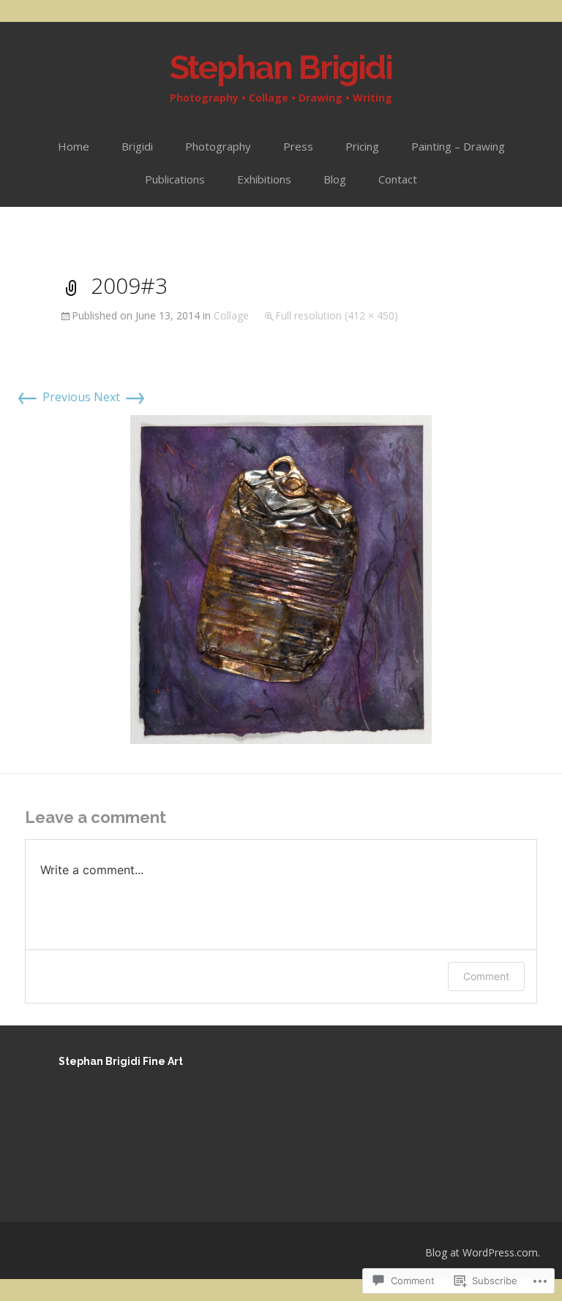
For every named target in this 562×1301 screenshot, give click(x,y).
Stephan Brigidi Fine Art (121, 1061)
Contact (397, 179)
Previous (53, 397)
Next (120, 397)
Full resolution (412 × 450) (336, 315)
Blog (334, 179)
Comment (486, 976)
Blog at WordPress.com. (482, 1252)
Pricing (362, 146)
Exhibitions (264, 179)
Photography (218, 146)
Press (298, 146)
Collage (231, 315)
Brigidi (137, 146)
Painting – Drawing (458, 146)
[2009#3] (281, 579)
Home (73, 146)
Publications (175, 179)
